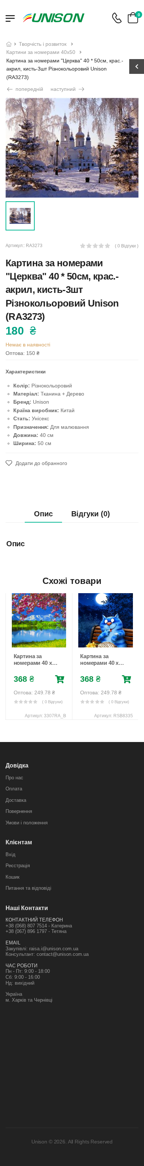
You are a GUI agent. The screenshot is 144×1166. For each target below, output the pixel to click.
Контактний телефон (34, 920)
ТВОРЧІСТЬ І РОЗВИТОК (42, 44)
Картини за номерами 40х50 (40, 52)
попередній (28, 89)
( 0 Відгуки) (52, 702)
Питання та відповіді (28, 888)
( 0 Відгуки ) (126, 246)
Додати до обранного (40, 463)
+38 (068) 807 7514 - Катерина (39, 926)
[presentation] (10, 656)
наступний (64, 89)
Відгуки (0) (90, 514)
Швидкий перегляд (38, 640)
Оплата (14, 788)
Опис (43, 514)
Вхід (11, 854)
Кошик (13, 877)
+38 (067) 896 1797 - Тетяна (36, 931)
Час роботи (21, 965)
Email (13, 943)
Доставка (16, 800)
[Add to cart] (59, 679)
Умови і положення (27, 822)
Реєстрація (18, 865)
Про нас (14, 777)
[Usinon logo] (53, 18)
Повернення (19, 811)
